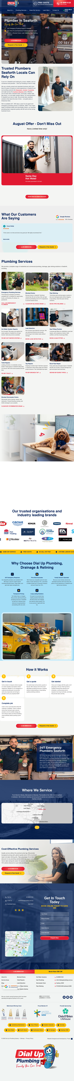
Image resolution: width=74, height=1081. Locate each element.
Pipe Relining (40, 986)
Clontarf (25, 90)
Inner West (26, 808)
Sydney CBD (42, 809)
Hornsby (30, 804)
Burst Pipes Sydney (22, 986)
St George (35, 817)
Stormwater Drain (41, 983)
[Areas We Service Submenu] (40, 10)
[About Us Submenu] (13, 10)
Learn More (46, 10)
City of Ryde (27, 805)
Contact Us (56, 10)
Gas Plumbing (40, 980)
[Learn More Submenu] (50, 10)
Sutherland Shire (43, 821)
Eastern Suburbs (38, 814)
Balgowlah (19, 90)
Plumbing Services (21, 10)
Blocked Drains (21, 977)
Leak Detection (21, 983)
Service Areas (5, 980)
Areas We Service (34, 10)
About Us (10, 10)
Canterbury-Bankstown (23, 811)
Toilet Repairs (21, 980)
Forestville (31, 90)
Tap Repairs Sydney (22, 989)
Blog (2, 983)
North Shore (41, 806)
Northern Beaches (18, 92)
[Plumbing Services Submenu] (27, 10)
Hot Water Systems (41, 977)
